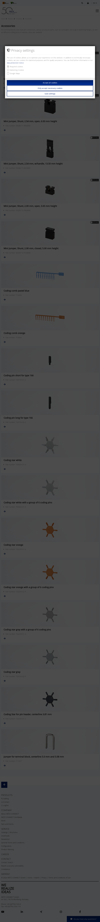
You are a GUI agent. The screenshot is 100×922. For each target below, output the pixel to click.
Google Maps (15, 73)
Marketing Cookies (17, 70)
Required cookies (16, 66)
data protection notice (15, 63)
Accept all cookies (50, 83)
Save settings (50, 94)
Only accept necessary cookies (50, 88)
